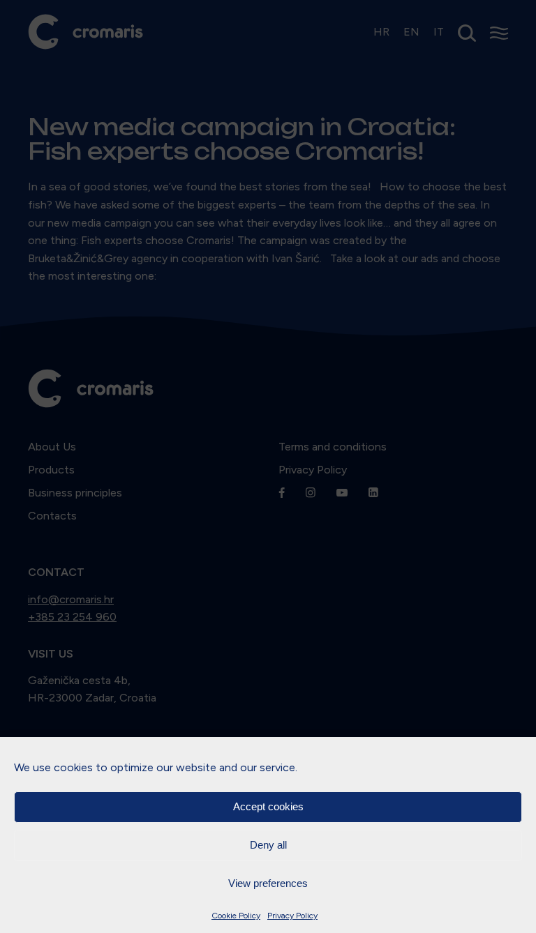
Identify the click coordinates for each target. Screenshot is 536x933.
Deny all (268, 845)
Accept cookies (268, 806)
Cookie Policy (235, 915)
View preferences (268, 883)
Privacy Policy (292, 915)
